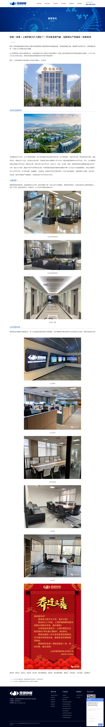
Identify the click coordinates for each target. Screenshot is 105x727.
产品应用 (55, 3)
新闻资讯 (71, 3)
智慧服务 (53, 701)
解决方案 (47, 3)
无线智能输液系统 (67, 717)
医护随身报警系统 (67, 704)
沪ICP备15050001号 (35, 723)
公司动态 (78, 697)
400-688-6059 (90, 4)
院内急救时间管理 (67, 708)
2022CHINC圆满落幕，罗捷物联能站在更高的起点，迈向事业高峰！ (29, 679)
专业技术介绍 (79, 695)
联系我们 (80, 3)
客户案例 (63, 3)
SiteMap (11, 724)
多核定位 (65, 695)
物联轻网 (65, 699)
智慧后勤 (53, 704)
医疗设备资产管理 (67, 706)
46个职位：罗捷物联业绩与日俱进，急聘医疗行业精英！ (26, 681)
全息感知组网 (66, 697)
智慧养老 (53, 706)
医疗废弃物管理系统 (67, 701)
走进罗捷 (39, 3)
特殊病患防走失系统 (67, 715)
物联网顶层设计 (54, 695)
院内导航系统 (66, 710)
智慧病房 (53, 697)
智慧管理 (53, 699)
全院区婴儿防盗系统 (67, 713)
